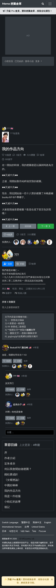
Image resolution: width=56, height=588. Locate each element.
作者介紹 (9, 458)
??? (8, 128)
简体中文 (37, 522)
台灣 (26, 526)
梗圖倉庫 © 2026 (9, 538)
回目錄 (28, 226)
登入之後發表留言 (10, 307)
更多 (37, 61)
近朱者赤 (9, 463)
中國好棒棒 (11, 485)
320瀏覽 (31, 234)
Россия (42, 531)
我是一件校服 (12, 496)
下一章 (45, 226)
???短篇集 (15, 133)
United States (38, 526)
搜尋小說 (29, 61)
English (47, 522)
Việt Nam (25, 531)
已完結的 (19, 61)
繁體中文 (25, 522)
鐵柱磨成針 (11, 474)
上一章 (11, 226)
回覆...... (10, 432)
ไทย (34, 531)
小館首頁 (8, 61)
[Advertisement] (28, 95)
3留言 (23, 234)
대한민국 (13, 531)
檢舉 (42, 155)
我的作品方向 (13, 149)
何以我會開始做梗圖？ (18, 469)
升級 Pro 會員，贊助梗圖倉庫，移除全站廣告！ (29, 11)
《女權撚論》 (12, 480)
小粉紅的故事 (12, 501)
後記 (7, 507)
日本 (4, 531)
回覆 (18, 361)
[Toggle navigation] (50, 4)
